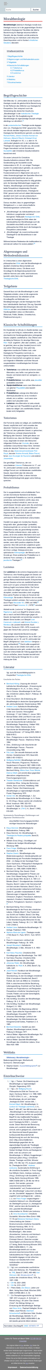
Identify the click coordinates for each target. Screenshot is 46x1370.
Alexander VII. (18, 602)
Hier (31, 1345)
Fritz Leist (10, 752)
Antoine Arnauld (22, 453)
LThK (23, 808)
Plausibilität (20, 387)
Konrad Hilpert (14, 1104)
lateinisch (28, 641)
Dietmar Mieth (11, 773)
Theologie (35, 113)
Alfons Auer (24, 770)
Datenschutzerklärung (29, 1367)
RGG (21, 965)
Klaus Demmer (12, 828)
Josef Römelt (11, 970)
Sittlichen (7, 309)
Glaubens (7, 42)
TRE (13, 1272)
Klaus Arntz (17, 1308)
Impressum (12, 1367)
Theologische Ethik (11, 278)
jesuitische (8, 560)
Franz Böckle (35, 770)
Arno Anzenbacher (20, 1213)
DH (12, 1282)
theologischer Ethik (32, 216)
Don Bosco (25, 1287)
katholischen (26, 113)
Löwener (18, 465)
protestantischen (14, 125)
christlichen (33, 40)
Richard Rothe (9, 135)
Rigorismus (8, 612)
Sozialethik (8, 150)
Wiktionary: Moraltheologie (17, 1057)
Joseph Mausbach (13, 945)
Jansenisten (8, 458)
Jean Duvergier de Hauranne (19, 456)
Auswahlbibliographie (28, 1065)
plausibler (38, 380)
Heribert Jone (11, 706)
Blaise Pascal (34, 453)
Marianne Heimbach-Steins (28, 1219)
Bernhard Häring (12, 683)
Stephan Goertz (12, 853)
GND (26, 1325)
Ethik (18, 263)
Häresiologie (8, 597)
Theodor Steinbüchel (14, 780)
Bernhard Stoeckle (13, 1026)
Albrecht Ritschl (18, 138)
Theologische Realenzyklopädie (18, 835)
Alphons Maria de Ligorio (15, 932)
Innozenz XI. (23, 605)
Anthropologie (19, 552)
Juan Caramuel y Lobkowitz (19, 620)
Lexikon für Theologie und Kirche (21, 1106)
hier (22, 1345)
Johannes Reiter (12, 963)
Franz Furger (11, 848)
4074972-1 (33, 1325)
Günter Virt (10, 795)
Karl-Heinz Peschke (14, 952)
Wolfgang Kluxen (25, 1088)
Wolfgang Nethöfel (13, 760)
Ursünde (25, 443)
